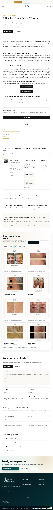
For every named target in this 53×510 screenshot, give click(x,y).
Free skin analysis (41, 482)
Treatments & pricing (26, 481)
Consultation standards (29, 225)
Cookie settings (28, 508)
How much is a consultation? (10, 442)
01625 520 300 (6, 134)
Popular (5, 246)
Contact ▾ (26, 2)
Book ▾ (18, 2)
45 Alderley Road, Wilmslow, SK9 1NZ (11, 131)
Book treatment (29, 468)
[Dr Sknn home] (8, 479)
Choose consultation (33, 242)
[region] (26, 297)
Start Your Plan (26, 117)
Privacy (17, 508)
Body (20, 246)
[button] (3, 7)
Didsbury (11, 491)
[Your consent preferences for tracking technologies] (51, 508)
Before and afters (11, 225)
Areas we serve (21, 225)
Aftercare (36, 225)
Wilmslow (4, 491)
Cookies (20, 508)
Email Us (26, 124)
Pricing (5, 225)
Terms (24, 508)
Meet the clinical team (26, 484)
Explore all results (45, 242)
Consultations (25, 479)
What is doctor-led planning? (10, 438)
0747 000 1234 (6, 137)
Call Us (26, 121)
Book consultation (10, 468)
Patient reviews (41, 479)
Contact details (41, 484)
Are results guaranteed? (9, 450)
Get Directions (35, 2)
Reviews (16, 225)
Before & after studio (26, 482)
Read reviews (26, 187)
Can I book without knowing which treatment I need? (15, 446)
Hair (24, 246)
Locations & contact (42, 481)
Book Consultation (7, 31)
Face (15, 246)
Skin (11, 246)
